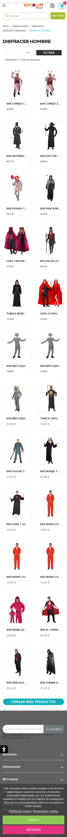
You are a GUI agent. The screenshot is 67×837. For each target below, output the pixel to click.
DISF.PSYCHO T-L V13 (16, 471)
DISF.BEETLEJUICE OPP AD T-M (16, 365)
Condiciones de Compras (37, 734)
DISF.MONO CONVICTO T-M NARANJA (50, 524)
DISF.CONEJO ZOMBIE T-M (50, 103)
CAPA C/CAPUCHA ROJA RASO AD (50, 313)
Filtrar (48, 53)
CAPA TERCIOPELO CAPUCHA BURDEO (16, 261)
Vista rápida (16, 83)
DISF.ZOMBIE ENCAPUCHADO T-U (50, 682)
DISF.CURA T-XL (16, 524)
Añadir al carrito (16, 109)
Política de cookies (20, 811)
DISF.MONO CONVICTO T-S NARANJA (16, 576)
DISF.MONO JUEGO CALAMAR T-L (16, 629)
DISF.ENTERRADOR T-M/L (16, 156)
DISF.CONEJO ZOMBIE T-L (16, 103)
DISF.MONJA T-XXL (50, 471)
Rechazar (33, 830)
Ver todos (58, 15)
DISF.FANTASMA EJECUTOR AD (50, 208)
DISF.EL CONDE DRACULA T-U (50, 629)
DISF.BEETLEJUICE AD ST (16, 418)
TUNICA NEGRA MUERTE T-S (16, 313)
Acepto (33, 820)
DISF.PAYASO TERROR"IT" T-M (16, 208)
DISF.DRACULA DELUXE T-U (16, 682)
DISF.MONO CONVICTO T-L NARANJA (50, 576)
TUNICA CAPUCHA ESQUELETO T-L (50, 418)
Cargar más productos (33, 701)
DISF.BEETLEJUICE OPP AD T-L (50, 365)
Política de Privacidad (17, 737)
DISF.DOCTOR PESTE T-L (50, 156)
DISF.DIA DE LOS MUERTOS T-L (50, 261)
